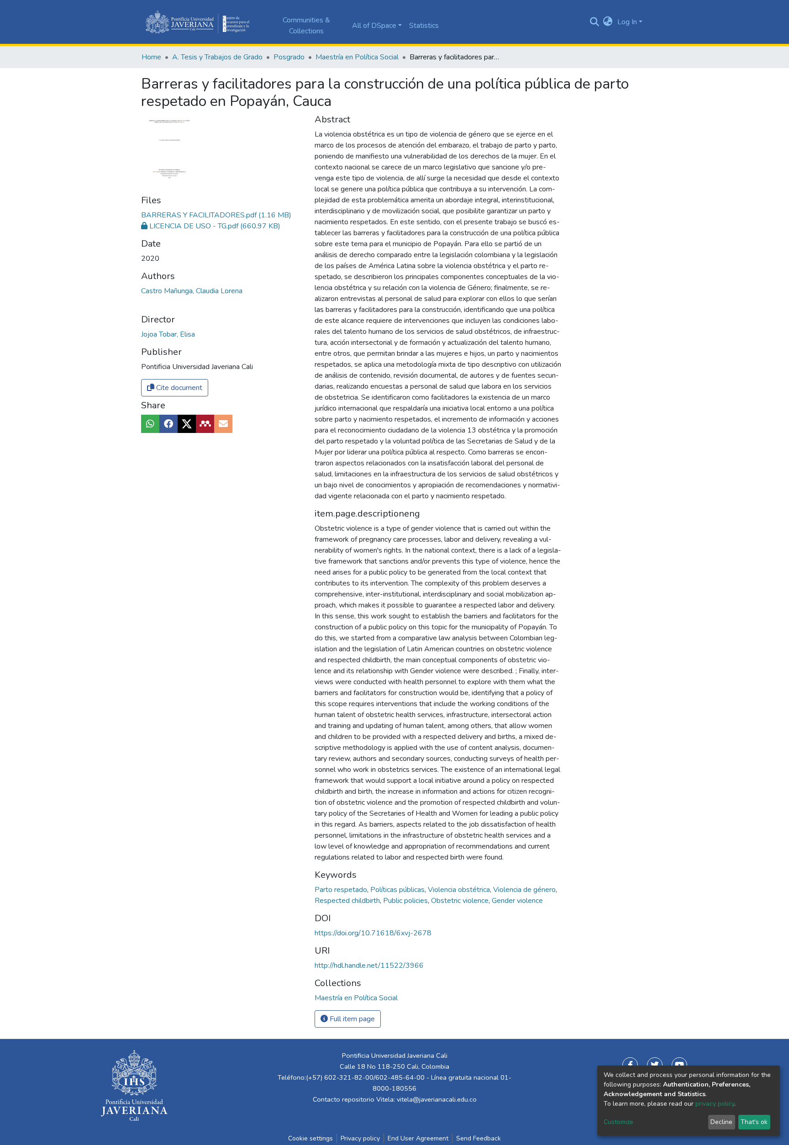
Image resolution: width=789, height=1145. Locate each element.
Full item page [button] (351, 1019)
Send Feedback (478, 1138)
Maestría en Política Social (357, 57)
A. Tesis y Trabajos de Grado (217, 57)
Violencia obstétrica (460, 890)
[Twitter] (655, 1065)
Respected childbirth (348, 901)
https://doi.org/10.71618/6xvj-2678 (373, 933)
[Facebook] (630, 1065)
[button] (607, 21)
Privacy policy (360, 1138)
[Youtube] (679, 1065)
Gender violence (517, 901)
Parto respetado (342, 890)
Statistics (424, 26)
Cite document (178, 388)
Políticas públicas (398, 890)
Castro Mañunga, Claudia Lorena (191, 291)
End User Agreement (418, 1138)
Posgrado (289, 57)
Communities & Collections (306, 25)
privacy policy (714, 1103)
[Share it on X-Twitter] (187, 424)
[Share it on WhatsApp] (150, 424)
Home (151, 57)
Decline (721, 1122)
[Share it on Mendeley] (205, 424)
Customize (618, 1122)
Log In (627, 22)
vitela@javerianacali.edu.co (437, 1099)
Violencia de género (525, 890)
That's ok (754, 1122)
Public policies (406, 901)
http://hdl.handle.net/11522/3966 (369, 965)
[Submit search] (594, 22)
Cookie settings (310, 1138)
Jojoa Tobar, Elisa (168, 334)
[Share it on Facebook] (168, 424)
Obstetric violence (460, 901)
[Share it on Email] (223, 424)
